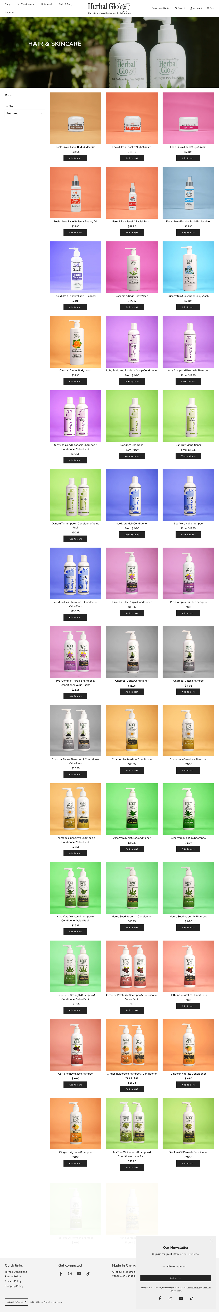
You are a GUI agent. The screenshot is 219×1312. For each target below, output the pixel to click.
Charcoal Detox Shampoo (188, 680)
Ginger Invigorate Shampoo (75, 1152)
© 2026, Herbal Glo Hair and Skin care (46, 1302)
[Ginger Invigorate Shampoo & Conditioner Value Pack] (132, 1045)
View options (132, 381)
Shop (8, 4)
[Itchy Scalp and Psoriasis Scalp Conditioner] (132, 342)
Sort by (9, 106)
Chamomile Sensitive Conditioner (132, 759)
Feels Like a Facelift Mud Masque (75, 146)
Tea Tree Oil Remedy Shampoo (75, 1230)
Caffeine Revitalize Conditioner (188, 995)
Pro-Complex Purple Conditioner (132, 602)
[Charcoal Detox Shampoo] (188, 652)
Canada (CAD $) (160, 8)
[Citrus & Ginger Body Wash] (75, 342)
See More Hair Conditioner (132, 523)
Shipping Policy (14, 1286)
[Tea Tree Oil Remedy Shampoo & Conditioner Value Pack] (132, 1123)
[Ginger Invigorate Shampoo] (75, 1123)
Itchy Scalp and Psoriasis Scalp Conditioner (132, 370)
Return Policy (13, 1276)
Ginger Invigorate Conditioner (188, 1073)
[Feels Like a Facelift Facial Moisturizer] (188, 193)
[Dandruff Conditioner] (188, 416)
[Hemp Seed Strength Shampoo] (188, 888)
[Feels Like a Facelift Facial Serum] (132, 193)
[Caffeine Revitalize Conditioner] (188, 966)
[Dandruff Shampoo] (132, 416)
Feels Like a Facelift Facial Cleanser (75, 295)
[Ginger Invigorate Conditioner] (188, 1045)
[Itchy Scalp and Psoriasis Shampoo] (188, 342)
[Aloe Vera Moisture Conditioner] (132, 809)
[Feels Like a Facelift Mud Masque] (75, 118)
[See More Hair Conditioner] (132, 495)
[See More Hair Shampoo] (188, 495)
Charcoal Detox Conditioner (131, 680)
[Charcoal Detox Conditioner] (132, 652)
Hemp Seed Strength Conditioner (132, 916)
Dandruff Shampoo (131, 444)
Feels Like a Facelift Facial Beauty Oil (75, 221)
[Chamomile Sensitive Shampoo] (188, 731)
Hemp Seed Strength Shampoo (188, 916)
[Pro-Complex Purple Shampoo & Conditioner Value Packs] (75, 652)
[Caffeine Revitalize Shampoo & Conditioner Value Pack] (132, 966)
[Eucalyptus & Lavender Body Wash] (188, 267)
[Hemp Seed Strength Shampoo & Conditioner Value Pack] (75, 966)
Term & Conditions (16, 1271)
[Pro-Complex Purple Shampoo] (188, 573)
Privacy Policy (13, 1281)
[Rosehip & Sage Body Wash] (132, 267)
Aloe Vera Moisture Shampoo (188, 837)
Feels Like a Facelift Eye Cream (188, 146)
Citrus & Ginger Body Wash (75, 370)
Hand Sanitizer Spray (131, 1230)
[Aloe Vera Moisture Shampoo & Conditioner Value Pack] (75, 888)
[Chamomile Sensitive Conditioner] (132, 731)
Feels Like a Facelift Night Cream (131, 146)
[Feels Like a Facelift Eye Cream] (188, 118)
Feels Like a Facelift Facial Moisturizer (188, 221)
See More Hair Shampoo (188, 523)
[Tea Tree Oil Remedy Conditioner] (188, 1123)
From (132, 375)
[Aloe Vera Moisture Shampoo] (188, 809)
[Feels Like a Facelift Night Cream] (132, 118)
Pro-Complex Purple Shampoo (188, 602)
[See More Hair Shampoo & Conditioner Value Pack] (75, 573)
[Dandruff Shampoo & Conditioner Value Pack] (75, 495)
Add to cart (75, 158)
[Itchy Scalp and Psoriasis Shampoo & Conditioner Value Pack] (75, 416)
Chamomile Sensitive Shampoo (188, 759)
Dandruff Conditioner (188, 444)
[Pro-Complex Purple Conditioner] (132, 573)
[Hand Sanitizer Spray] (132, 1202)
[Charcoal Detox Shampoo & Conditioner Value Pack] (75, 731)
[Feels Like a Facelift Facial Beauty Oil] (75, 193)
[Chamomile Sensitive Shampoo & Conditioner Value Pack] (75, 809)
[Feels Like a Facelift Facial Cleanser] (75, 267)
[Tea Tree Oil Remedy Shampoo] (75, 1202)
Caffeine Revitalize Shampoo (75, 1073)
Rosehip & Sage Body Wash (132, 295)
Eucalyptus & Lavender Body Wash (188, 295)
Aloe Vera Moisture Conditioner (132, 837)
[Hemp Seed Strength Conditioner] (132, 888)
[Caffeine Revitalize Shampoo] (75, 1045)
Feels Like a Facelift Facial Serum (131, 221)
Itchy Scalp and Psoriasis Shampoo (188, 370)
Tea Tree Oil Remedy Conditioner (188, 1152)
